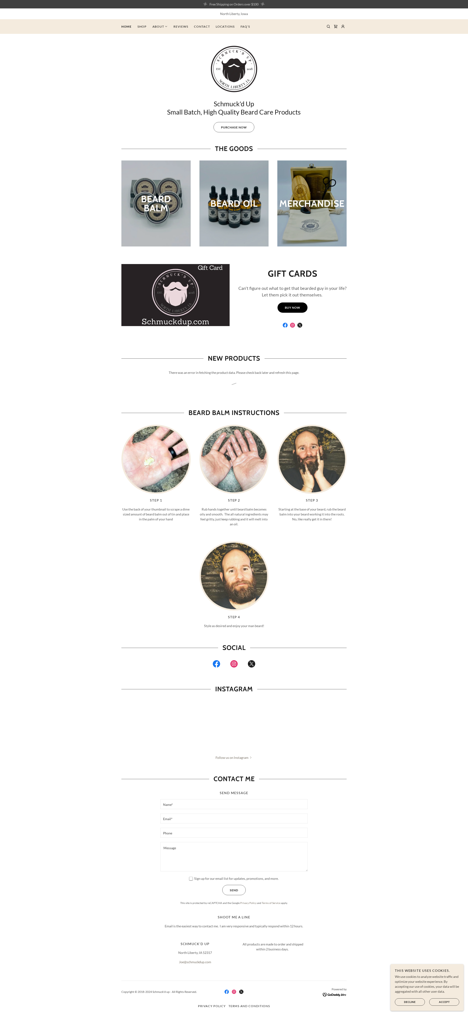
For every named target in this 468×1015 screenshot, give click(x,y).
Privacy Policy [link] (248, 902)
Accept (444, 1001)
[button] (160, 26)
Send (234, 890)
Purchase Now (234, 127)
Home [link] (126, 26)
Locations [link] (225, 26)
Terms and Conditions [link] (249, 1006)
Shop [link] (142, 26)
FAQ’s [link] (245, 26)
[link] (335, 26)
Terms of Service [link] (271, 902)
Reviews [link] (180, 26)
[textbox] (233, 804)
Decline (410, 1001)
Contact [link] (202, 26)
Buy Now (292, 307)
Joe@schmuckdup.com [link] (195, 962)
